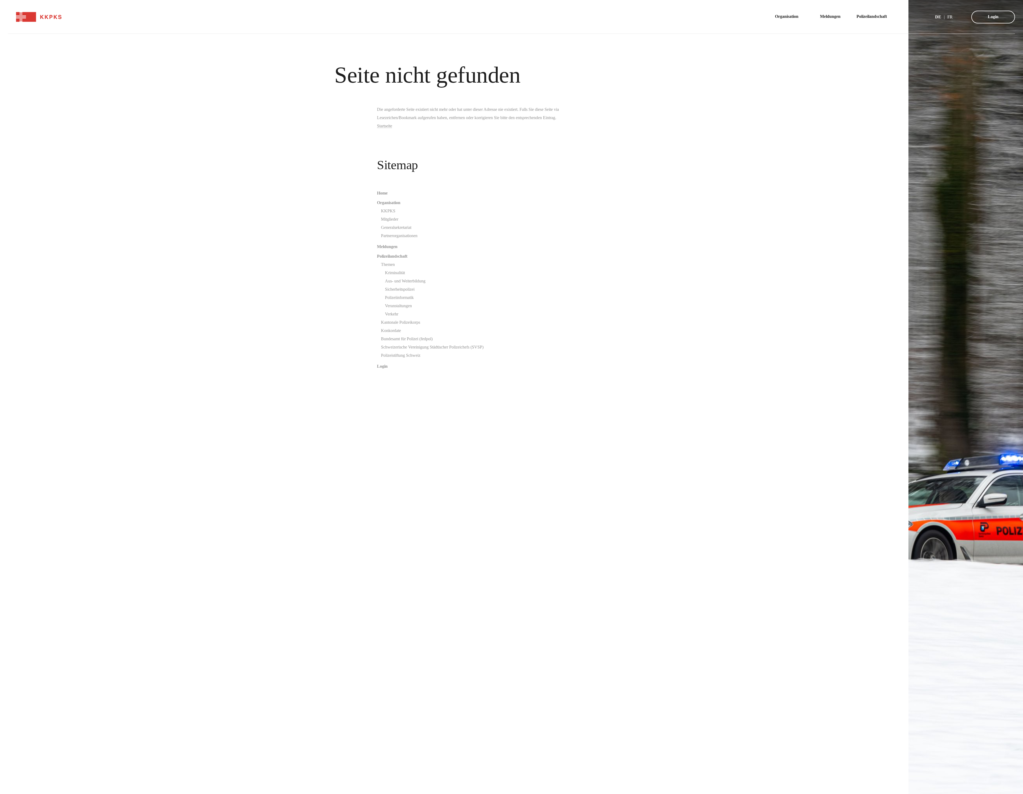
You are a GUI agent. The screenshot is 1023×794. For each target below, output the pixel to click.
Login (993, 16)
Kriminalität (395, 272)
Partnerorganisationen (399, 235)
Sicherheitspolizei (400, 289)
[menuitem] (789, 17)
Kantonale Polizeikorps (400, 322)
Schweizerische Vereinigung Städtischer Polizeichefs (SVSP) (432, 347)
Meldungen (387, 246)
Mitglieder (389, 219)
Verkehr (391, 314)
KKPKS (388, 211)
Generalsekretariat (396, 227)
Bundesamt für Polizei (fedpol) (407, 339)
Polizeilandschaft (392, 256)
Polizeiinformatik (399, 297)
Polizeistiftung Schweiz (400, 355)
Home (382, 193)
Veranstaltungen (398, 305)
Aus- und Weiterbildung (405, 281)
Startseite (384, 126)
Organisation (388, 202)
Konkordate (391, 330)
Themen (388, 264)
